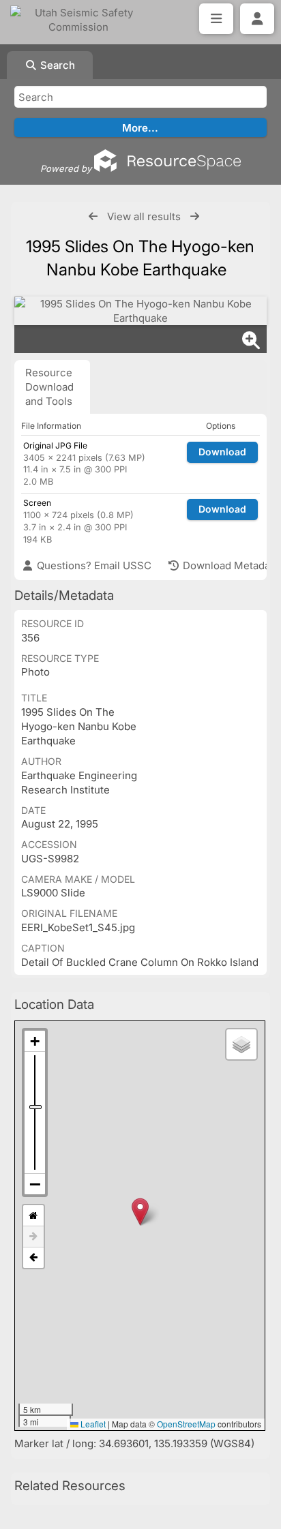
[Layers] (241, 1044)
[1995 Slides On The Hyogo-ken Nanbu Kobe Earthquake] (140, 311)
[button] (140, 1212)
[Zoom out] (35, 1184)
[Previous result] (93, 216)
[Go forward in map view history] (33, 1236)
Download (222, 451)
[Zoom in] (35, 1041)
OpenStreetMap (186, 1423)
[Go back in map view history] (33, 1257)
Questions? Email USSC (92, 565)
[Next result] (195, 216)
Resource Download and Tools (49, 387)
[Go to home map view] (33, 1215)
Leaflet (92, 1423)
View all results (144, 216)
